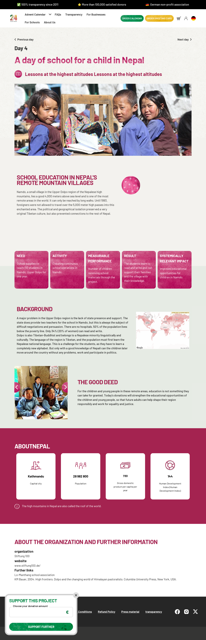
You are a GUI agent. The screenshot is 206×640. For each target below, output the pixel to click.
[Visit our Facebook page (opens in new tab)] (177, 612)
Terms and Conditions (78, 611)
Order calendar (132, 18)
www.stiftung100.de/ (27, 565)
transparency (153, 611)
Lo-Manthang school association (34, 575)
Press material (130, 611)
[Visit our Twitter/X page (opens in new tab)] (195, 612)
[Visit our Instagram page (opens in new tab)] (186, 612)
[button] (37, 14)
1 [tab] (36, 415)
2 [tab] (45, 415)
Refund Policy (106, 611)
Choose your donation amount (30, 606)
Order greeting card (159, 18)
